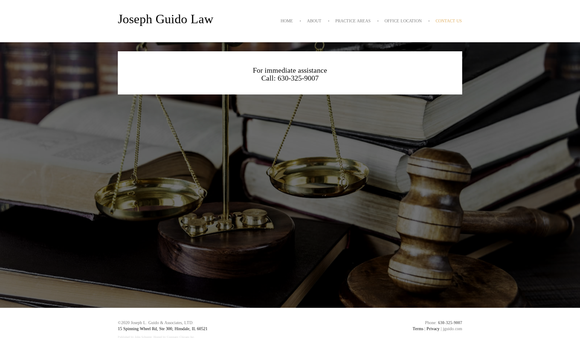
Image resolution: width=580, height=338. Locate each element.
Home (287, 21)
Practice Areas (353, 21)
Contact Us (449, 21)
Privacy (433, 329)
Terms (418, 329)
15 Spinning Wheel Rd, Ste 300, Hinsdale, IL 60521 (163, 329)
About (314, 21)
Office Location (403, 21)
